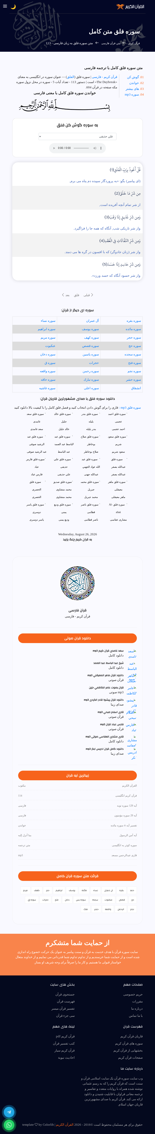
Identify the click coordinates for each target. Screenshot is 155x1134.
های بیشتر (132, 89)
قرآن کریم (134, 43)
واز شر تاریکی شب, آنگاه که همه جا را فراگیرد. (107, 228)
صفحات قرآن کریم (130, 1057)
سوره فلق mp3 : (129, 407)
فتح (56, 900)
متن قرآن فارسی (111, 43)
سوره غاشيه (47, 388)
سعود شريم (118, 451)
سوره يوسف (90, 329)
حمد (132, 890)
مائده (84, 890)
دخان (67, 900)
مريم (25, 890)
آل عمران (92, 321)
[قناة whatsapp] (9, 1125)
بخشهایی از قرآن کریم (128, 1050)
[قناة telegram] (9, 1112)
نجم (132, 909)
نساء (95, 890)
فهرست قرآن (66, 1001)
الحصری (36, 497)
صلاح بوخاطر (91, 451)
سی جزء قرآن (65, 1016)
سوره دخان (47, 354)
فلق (76, 295)
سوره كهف (91, 337)
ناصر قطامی (91, 519)
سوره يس (81, 900)
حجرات (94, 363)
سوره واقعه (47, 371)
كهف (37, 890)
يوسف (72, 890)
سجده (95, 900)
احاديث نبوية (66, 1057)
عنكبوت (50, 346)
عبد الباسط (64, 451)
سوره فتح (134, 363)
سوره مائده (133, 329)
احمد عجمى (118, 429)
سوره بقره (134, 321)
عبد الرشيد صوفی (36, 451)
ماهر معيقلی (118, 497)
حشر (96, 909)
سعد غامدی (36, 429)
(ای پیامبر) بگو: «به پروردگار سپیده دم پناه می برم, (105, 181)
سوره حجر (134, 337)
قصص (122, 900)
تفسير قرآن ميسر (63, 1008)
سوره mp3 (132, 94)
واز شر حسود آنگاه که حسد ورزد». (115, 275)
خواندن (134, 83)
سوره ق (50, 363)
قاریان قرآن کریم (131, 1036)
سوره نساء (48, 321)
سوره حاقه (48, 379)
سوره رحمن (91, 371)
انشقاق (136, 388)
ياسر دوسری (36, 519)
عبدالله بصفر (118, 474)
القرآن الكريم (65, 1124)
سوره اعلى (91, 388)
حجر (47, 890)
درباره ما (137, 1008)
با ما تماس (136, 1016)
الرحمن (121, 909)
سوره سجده (133, 354)
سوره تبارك (91, 379)
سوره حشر (133, 379)
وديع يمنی (64, 519)
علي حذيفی (63, 474)
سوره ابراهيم (46, 329)
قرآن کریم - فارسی (104, 77)
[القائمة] (5, 6)
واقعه (108, 909)
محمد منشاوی (64, 497)
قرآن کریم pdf (65, 1036)
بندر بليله (91, 429)
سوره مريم (48, 337)
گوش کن (133, 77)
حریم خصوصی (133, 994)
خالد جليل (64, 429)
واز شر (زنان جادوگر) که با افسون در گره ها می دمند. (102, 252)
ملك (86, 909)
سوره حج (135, 346)
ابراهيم (59, 890)
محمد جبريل (91, 497)
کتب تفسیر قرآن (64, 1043)
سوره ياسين (91, 354)
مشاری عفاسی (118, 519)
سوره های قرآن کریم (129, 1043)
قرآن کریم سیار (64, 1050)
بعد (67, 295)
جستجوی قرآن (65, 994)
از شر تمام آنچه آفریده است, (119, 205)
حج (132, 900)
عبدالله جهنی (91, 474)
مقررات (137, 1001)
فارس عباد (37, 474)
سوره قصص (90, 346)
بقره (121, 890)
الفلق (70, 77)
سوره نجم (134, 371)
